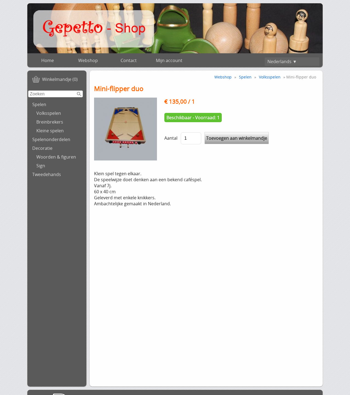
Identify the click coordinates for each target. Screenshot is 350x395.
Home (47, 60)
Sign (40, 166)
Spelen (39, 104)
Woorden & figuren (56, 157)
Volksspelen (48, 113)
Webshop (88, 60)
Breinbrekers (49, 122)
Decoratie (42, 148)
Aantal (170, 138)
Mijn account (169, 60)
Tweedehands (46, 174)
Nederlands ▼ (282, 61)
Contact (129, 60)
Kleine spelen (50, 131)
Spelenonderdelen (51, 139)
